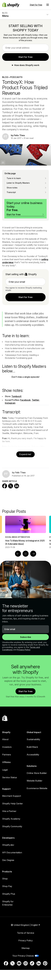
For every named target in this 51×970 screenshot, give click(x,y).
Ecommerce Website (37, 788)
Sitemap (25, 948)
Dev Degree (8, 860)
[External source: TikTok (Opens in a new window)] (32, 963)
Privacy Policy (23, 649)
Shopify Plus (8, 893)
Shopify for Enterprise (7, 903)
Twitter (35, 400)
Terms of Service (25, 933)
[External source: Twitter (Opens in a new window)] (12, 963)
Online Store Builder (37, 773)
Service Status (9, 777)
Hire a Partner (9, 811)
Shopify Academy (11, 818)
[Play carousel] (26, 554)
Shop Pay (7, 886)
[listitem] (25, 532)
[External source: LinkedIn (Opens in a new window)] (38, 963)
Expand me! (25, 454)
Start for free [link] (25, 57)
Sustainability (33, 739)
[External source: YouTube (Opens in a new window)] (19, 963)
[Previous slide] (18, 554)
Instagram (10, 403)
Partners (6, 754)
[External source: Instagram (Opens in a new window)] (25, 963)
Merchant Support (11, 796)
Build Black (32, 747)
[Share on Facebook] (4, 486)
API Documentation (12, 852)
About (5, 739)
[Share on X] (10, 486)
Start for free (36, 4)
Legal (5, 769)
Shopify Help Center (12, 803)
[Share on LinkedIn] (16, 486)
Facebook (25, 400)
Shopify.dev (8, 845)
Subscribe (25, 637)
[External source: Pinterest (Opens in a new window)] (45, 963)
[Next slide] (33, 554)
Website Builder (34, 780)
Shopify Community (12, 826)
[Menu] (47, 4)
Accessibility (33, 754)
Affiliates (6, 762)
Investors (7, 747)
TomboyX (16, 396)
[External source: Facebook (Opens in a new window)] (6, 963)
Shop (5, 878)
